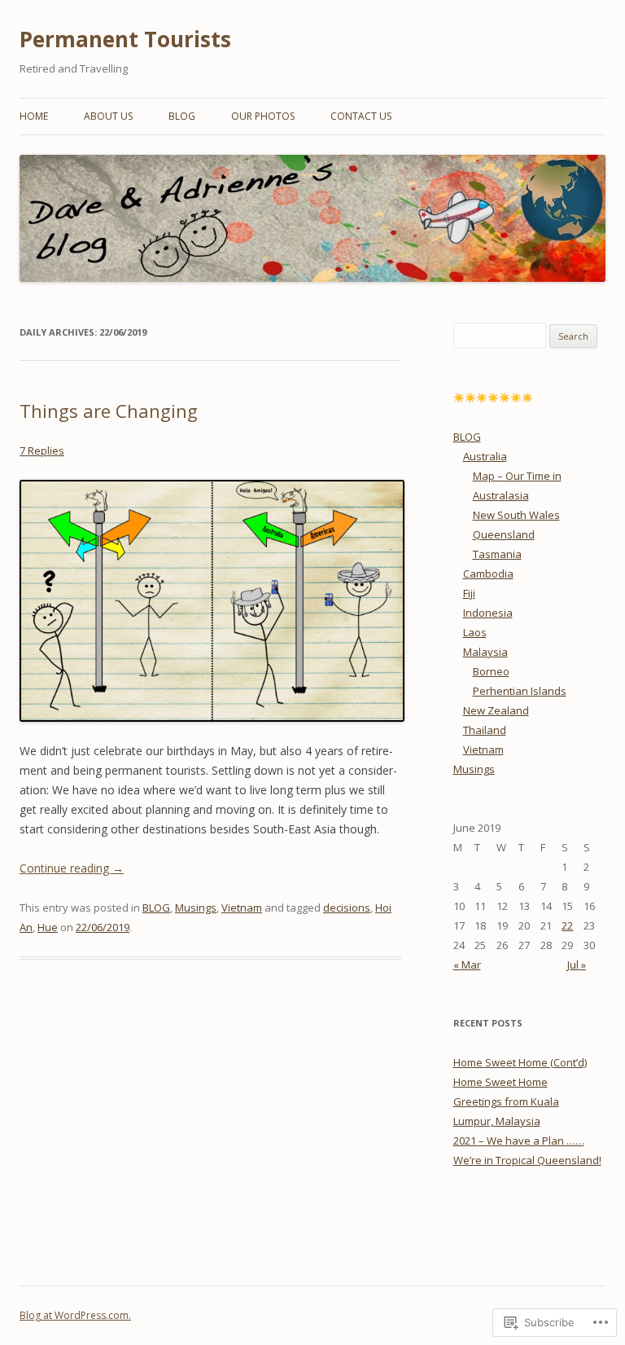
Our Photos (263, 116)
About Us (108, 116)
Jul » (576, 964)
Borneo (491, 671)
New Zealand (496, 710)
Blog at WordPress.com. (75, 1315)
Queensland (504, 534)
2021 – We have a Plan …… (518, 1140)
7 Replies (42, 450)
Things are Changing (109, 410)
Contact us (360, 116)
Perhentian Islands (519, 690)
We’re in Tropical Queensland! (527, 1160)
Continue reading (72, 868)
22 (567, 925)
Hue (47, 927)
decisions (346, 907)
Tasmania (497, 554)
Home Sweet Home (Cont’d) (520, 1062)
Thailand (484, 730)
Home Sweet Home (500, 1082)
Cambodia (488, 573)
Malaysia (485, 651)
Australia (485, 456)
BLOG (181, 116)
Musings (195, 907)
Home (34, 116)
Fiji (469, 593)
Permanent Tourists (125, 39)
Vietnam (241, 907)
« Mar (467, 964)
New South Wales (516, 515)
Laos (475, 632)
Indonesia (488, 612)
